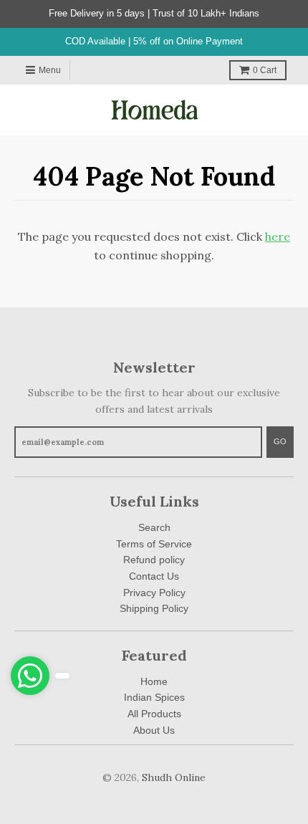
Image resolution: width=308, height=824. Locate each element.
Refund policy (154, 559)
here (277, 236)
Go (280, 441)
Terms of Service (154, 544)
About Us (154, 730)
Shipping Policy (154, 608)
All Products (154, 713)
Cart (264, 70)
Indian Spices (154, 697)
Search (154, 527)
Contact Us (154, 576)
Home (154, 681)
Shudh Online (174, 777)
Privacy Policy (154, 592)
